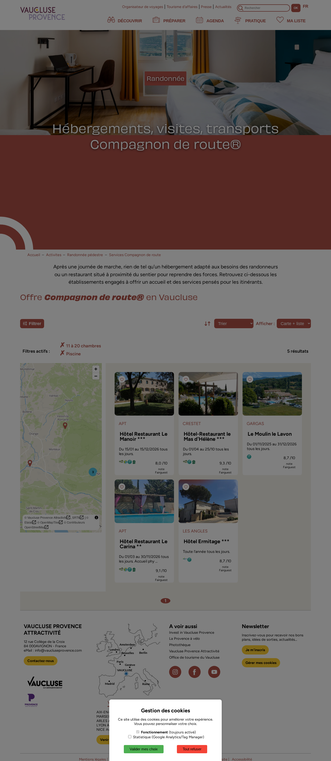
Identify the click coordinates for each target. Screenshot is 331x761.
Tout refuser (192, 749)
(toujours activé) (168, 732)
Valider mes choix (144, 749)
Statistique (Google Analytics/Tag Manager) (168, 737)
